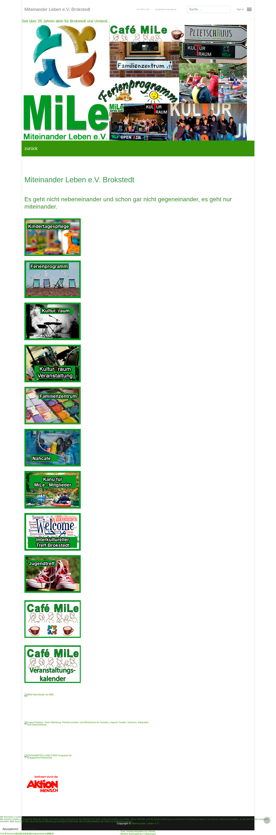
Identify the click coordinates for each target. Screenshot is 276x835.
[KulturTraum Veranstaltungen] (138, 321)
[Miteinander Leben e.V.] (138, 83)
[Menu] (249, 9)
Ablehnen (30, 829)
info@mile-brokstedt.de (165, 9)
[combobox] (209, 9)
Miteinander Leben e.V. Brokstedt (57, 9)
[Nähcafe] (138, 447)
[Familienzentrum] (138, 405)
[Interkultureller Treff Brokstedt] (138, 532)
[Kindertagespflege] (138, 237)
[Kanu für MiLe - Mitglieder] (138, 490)
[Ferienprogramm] (138, 279)
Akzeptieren (10, 829)
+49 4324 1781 (142, 9)
